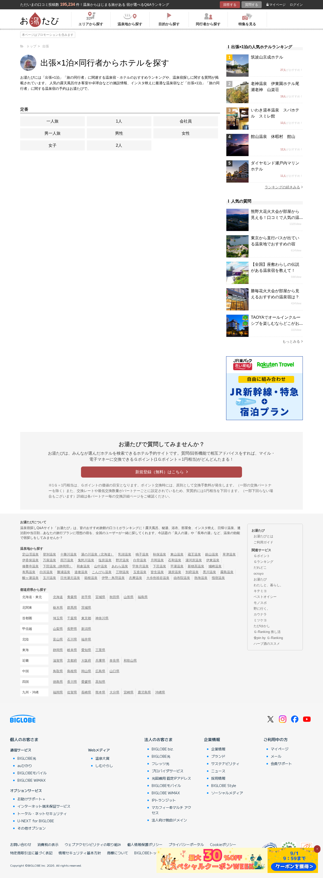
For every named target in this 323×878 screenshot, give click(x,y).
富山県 (58, 639)
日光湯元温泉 (70, 578)
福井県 (86, 639)
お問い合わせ (20, 844)
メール (276, 756)
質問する (251, 5)
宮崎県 (128, 692)
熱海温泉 (200, 578)
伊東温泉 (212, 560)
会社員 (186, 121)
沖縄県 (160, 692)
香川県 (72, 682)
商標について (117, 852)
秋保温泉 (159, 554)
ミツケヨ (260, 620)
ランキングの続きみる (282, 187)
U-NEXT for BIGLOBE (35, 820)
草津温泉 (229, 554)
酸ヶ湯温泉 (30, 578)
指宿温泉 (218, 578)
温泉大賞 (102, 758)
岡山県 (86, 671)
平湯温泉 (176, 566)
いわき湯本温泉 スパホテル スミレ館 (275, 113)
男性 (119, 133)
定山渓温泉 (30, 554)
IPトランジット (164, 800)
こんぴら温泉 (102, 572)
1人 (119, 121)
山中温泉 (100, 566)
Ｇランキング (263, 562)
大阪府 (86, 660)
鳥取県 (58, 671)
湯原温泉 (174, 572)
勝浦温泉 (63, 572)
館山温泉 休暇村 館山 (273, 136)
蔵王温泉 (194, 554)
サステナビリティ (225, 763)
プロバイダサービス (167, 770)
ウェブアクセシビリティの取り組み (93, 844)
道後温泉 (81, 572)
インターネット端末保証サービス (43, 806)
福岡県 (58, 692)
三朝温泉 (122, 572)
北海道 (58, 597)
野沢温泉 (122, 560)
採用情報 (218, 778)
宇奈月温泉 (140, 566)
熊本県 (100, 692)
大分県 (114, 692)
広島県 (100, 671)
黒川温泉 (209, 572)
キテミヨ (260, 591)
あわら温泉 (120, 566)
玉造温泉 (139, 572)
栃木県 (58, 607)
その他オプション (31, 828)
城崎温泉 (215, 566)
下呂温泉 (159, 566)
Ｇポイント (262, 556)
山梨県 (58, 629)
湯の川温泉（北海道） (97, 554)
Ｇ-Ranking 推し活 (267, 632)
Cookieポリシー (223, 844)
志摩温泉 (135, 578)
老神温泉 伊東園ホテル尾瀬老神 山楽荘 (275, 86)
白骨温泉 (139, 560)
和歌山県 (130, 660)
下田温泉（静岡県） (57, 566)
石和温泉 (174, 560)
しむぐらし (104, 765)
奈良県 (114, 660)
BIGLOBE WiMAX (31, 780)
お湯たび (260, 579)
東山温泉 (176, 554)
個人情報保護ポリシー (145, 844)
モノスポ (260, 603)
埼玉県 (58, 618)
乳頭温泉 (124, 554)
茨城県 (86, 607)
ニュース (218, 770)
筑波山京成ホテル (267, 57)
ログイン (296, 5)
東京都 (86, 618)
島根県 (72, 671)
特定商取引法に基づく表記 (31, 852)
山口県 (114, 671)
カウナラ (260, 614)
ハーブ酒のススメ (267, 644)
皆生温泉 (157, 572)
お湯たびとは (263, 536)
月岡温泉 (157, 560)
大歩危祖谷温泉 (157, 578)
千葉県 (72, 618)
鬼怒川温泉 (86, 560)
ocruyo (258, 573)
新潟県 (86, 629)
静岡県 (58, 650)
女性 (186, 133)
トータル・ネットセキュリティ (42, 813)
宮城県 (100, 597)
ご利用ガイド (263, 542)
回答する (229, 5)
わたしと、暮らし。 (268, 585)
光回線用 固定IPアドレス (171, 778)
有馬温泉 (28, 572)
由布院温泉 (182, 578)
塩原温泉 (105, 560)
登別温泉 (49, 554)
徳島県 (58, 682)
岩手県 (86, 597)
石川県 (72, 639)
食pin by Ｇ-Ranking (268, 638)
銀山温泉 (211, 554)
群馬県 (72, 607)
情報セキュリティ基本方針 (80, 852)
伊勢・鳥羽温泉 (113, 578)
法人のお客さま (158, 739)
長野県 (72, 629)
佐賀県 (72, 692)
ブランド (218, 756)
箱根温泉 (90, 578)
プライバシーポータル (186, 844)
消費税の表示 (48, 844)
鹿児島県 (144, 692)
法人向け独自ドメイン (169, 820)
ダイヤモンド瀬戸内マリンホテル (275, 166)
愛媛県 (86, 682)
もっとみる (291, 341)
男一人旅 (52, 133)
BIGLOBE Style (223, 785)
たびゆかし (262, 626)
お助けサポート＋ (31, 798)
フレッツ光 (160, 763)
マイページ (277, 5)
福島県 (143, 597)
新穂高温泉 (196, 566)
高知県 (100, 682)
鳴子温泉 (142, 554)
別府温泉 (192, 572)
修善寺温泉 (30, 566)
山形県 (128, 597)
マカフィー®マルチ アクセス (171, 810)
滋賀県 (58, 660)
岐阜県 (72, 650)
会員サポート (281, 763)
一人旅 (52, 121)
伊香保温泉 (30, 560)
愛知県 (86, 650)
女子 (52, 145)
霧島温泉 (226, 572)
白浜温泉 (46, 572)
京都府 (72, 660)
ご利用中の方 (275, 739)
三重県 (100, 650)
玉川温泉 (49, 578)
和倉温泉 (83, 566)
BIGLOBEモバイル (32, 772)
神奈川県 (102, 618)
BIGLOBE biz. (163, 748)
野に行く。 (262, 608)
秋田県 (114, 597)
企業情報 (212, 739)
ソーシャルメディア (227, 792)
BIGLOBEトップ (147, 852)
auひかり (24, 765)
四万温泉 (66, 560)
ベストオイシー (265, 597)
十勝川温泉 (68, 554)
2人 (119, 145)
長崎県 (86, 692)
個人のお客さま (24, 739)
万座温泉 (49, 560)
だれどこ (260, 567)
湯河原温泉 (193, 560)
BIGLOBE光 (26, 758)
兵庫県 (100, 660)
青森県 (72, 597)
